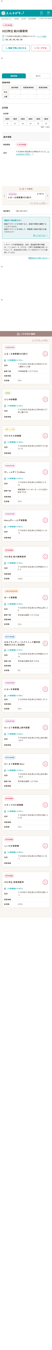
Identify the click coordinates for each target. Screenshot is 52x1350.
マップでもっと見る (38, 203)
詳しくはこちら (39, 235)
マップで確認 (41, 36)
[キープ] (45, 353)
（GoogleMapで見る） (32, 152)
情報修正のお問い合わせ (38, 258)
